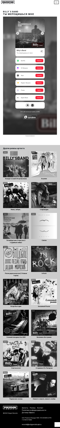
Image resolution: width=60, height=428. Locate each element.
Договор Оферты (28, 413)
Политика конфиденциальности (34, 410)
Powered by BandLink (30, 135)
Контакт (40, 408)
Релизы (33, 408)
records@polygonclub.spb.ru (31, 424)
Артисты (25, 408)
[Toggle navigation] (56, 2)
